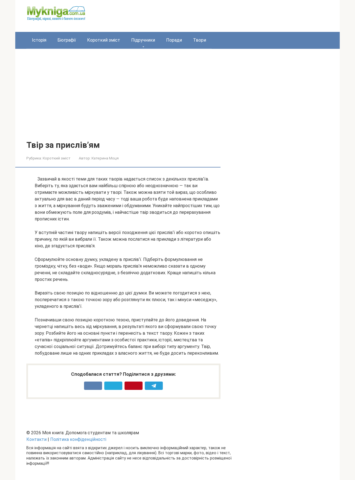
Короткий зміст (103, 40)
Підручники (143, 40)
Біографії (66, 40)
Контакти (36, 439)
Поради (174, 40)
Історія (39, 40)
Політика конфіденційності (78, 439)
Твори (199, 40)
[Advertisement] (177, 99)
